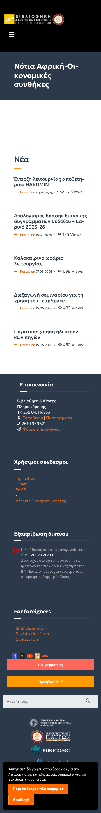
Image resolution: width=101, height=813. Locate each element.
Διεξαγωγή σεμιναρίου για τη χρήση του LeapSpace (48, 297)
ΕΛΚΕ (20, 489)
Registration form (32, 633)
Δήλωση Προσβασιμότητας (40, 500)
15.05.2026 (44, 308)
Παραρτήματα (59, 417)
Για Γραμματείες (50, 665)
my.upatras (25, 478)
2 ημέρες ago (45, 192)
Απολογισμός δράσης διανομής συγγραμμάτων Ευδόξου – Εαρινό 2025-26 (50, 221)
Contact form (27, 639)
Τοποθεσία (33, 417)
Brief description (31, 627)
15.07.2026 (44, 234)
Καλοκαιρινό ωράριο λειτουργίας (38, 260)
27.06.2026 (44, 271)
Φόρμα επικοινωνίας (42, 428)
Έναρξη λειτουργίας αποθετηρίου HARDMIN (49, 181)
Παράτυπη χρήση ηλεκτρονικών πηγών (48, 334)
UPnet (21, 483)
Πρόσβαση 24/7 (50, 682)
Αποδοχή (21, 799)
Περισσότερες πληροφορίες (38, 788)
